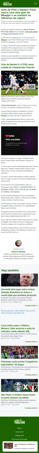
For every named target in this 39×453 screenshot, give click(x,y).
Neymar (3, 115)
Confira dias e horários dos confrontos (24, 448)
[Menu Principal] (35, 3)
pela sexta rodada (31, 32)
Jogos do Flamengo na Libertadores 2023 (24, 445)
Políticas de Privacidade (19, 439)
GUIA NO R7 (19, 432)
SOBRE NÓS (19, 435)
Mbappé (4, 40)
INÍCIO (19, 428)
